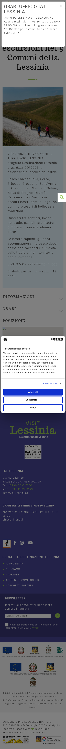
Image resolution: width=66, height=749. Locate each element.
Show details (50, 384)
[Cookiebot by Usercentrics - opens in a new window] (48, 339)
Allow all (33, 392)
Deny (33, 408)
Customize (31, 400)
